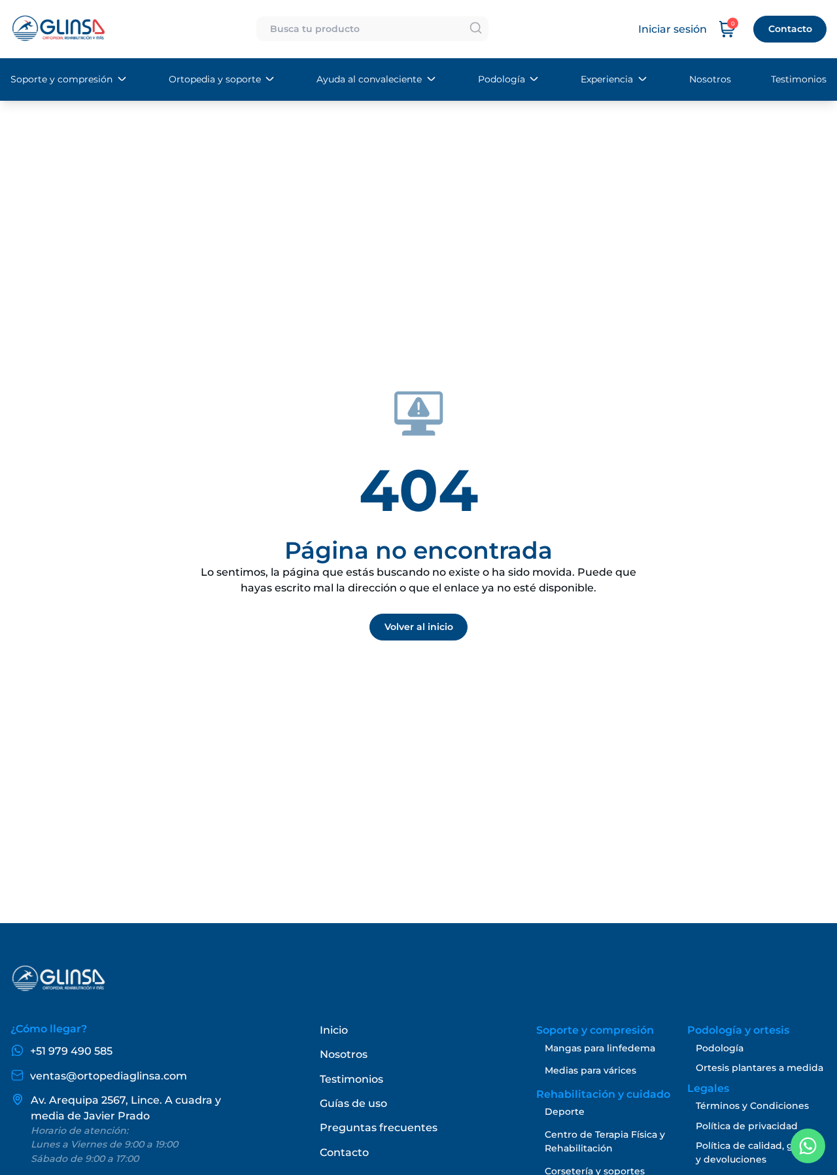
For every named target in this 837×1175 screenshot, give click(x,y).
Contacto (790, 29)
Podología (501, 79)
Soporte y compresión (61, 79)
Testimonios (799, 79)
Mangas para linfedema (600, 1048)
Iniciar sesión (672, 29)
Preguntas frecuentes (378, 1127)
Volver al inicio (418, 627)
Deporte (565, 1111)
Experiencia (607, 79)
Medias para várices (590, 1070)
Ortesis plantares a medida (759, 1068)
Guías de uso (353, 1103)
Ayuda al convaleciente (369, 79)
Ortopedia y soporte (215, 79)
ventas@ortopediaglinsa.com (108, 1076)
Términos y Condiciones (752, 1106)
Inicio (334, 1030)
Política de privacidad (747, 1126)
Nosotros (710, 79)
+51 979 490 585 (71, 1051)
